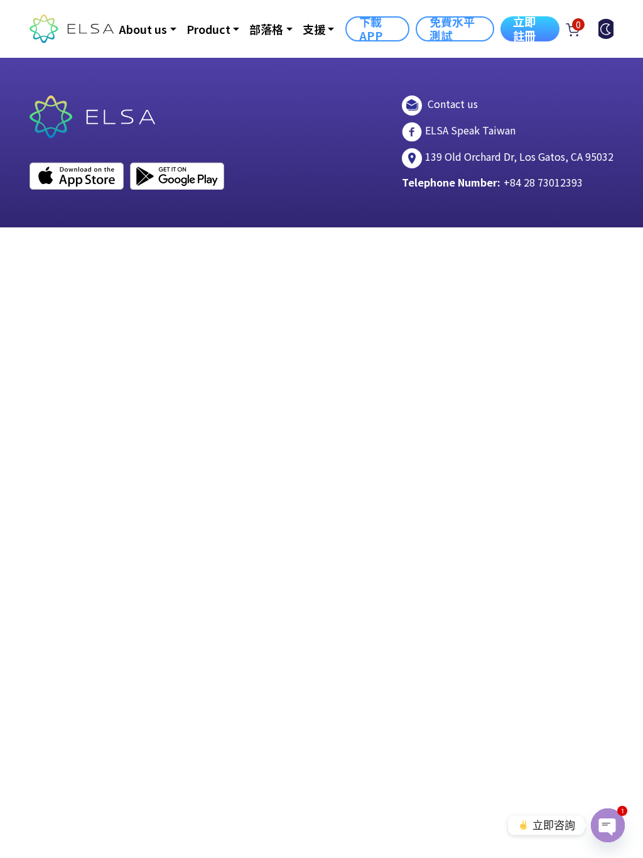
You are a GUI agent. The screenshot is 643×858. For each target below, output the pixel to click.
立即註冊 (524, 28)
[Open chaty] (608, 825)
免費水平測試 (452, 28)
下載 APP (370, 28)
